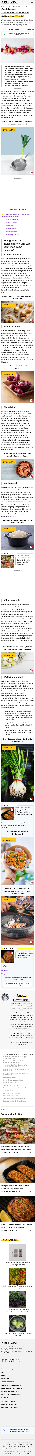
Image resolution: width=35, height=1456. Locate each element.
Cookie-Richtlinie (8, 1401)
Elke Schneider (12, 1191)
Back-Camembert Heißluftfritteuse (14, 1101)
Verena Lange (11, 1152)
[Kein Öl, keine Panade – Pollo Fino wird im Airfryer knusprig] (7, 957)
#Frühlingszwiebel (12, 235)
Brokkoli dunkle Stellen (11, 1096)
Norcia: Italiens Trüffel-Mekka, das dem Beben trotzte (16, 1069)
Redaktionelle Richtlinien (11, 1388)
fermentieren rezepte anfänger (13, 1080)
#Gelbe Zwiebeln (12, 220)
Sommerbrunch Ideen (10, 1085)
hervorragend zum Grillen (21, 359)
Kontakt (4, 1398)
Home (3, 6)
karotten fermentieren (10, 1077)
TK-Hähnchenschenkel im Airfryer (14, 1098)
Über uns (4, 1375)
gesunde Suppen (7, 447)
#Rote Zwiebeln (11, 223)
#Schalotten (10, 226)
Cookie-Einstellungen (10, 1407)
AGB (2, 1372)
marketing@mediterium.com (15, 1369)
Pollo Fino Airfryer (24, 1088)
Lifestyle (8, 6)
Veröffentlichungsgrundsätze (13, 1394)
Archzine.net (11, 1343)
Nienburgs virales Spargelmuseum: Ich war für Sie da (16, 1074)
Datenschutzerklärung (10, 1391)
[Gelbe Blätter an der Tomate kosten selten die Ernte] (17, 1284)
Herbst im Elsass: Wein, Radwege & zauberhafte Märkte (15, 1057)
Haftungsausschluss (9, 1404)
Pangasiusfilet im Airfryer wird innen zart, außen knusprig (24, 812)
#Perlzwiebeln (11, 229)
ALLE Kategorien (7, 1382)
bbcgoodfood (5, 974)
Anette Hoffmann (11, 29)
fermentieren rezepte (10, 1082)
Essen (4, 1109)
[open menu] (32, 2)
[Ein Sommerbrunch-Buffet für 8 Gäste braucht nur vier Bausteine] (7, 562)
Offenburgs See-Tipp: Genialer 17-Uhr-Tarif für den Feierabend (16, 1065)
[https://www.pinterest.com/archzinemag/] (17, 1424)
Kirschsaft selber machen (11, 1093)
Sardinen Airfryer (8, 1090)
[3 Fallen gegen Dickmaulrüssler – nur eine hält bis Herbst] (17, 1331)
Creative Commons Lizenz (11, 1385)
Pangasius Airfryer (9, 1088)
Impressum (5, 1379)
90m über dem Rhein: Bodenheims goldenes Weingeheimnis (14, 1061)
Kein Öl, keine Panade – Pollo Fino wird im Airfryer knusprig (25, 955)
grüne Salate (23, 730)
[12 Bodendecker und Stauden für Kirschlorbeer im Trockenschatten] (17, 1308)
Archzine (11, 2)
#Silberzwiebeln (11, 232)
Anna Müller (10, 1230)
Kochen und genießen (19, 6)
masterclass (5, 970)
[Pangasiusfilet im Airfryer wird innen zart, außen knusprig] (7, 814)
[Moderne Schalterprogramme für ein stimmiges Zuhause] (17, 1261)
